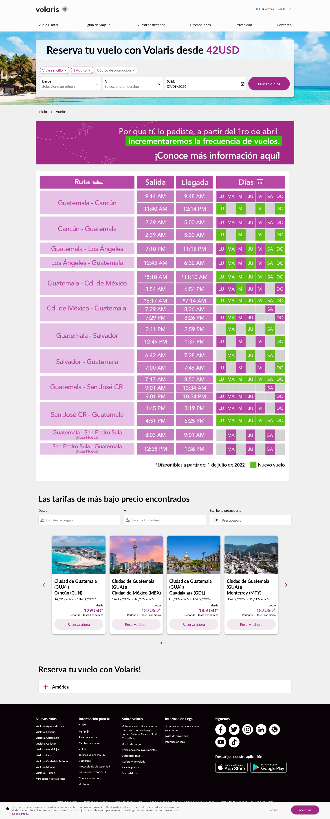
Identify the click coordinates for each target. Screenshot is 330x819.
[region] (165, 810)
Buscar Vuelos (269, 84)
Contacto (284, 24)
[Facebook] (220, 729)
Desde (46, 81)
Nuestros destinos (151, 24)
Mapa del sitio (130, 773)
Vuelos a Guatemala (47, 737)
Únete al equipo (131, 744)
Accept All (305, 809)
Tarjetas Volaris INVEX (92, 754)
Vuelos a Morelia (45, 767)
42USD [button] (223, 50)
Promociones (200, 24)
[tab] (161, 643)
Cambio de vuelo (89, 743)
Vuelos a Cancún (45, 732)
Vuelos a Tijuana (45, 772)
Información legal (175, 741)
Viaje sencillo (52, 70)
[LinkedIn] (261, 729)
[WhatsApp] (274, 729)
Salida (171, 81)
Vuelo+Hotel (48, 24)
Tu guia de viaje (97, 24)
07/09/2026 (176, 86)
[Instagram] (247, 729)
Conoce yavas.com (90, 778)
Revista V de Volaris (133, 761)
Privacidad (243, 24)
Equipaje (84, 731)
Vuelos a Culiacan (46, 743)
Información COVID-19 (92, 772)
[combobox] (68, 86)
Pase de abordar (88, 737)
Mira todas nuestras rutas (50, 778)
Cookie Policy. (20, 813)
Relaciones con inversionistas (139, 750)
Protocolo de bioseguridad (94, 766)
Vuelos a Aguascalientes (50, 726)
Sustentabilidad (131, 755)
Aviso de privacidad (176, 736)
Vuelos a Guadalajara (48, 749)
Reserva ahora (79, 624)
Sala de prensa (130, 767)
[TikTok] (234, 742)
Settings (273, 809)
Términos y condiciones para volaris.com (182, 728)
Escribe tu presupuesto (225, 510)
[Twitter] (234, 729)
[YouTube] (220, 742)
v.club (82, 749)
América (60, 686)
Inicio (42, 111)
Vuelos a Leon (44, 755)
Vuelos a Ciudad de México (52, 761)
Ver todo (84, 784)
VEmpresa (85, 760)
